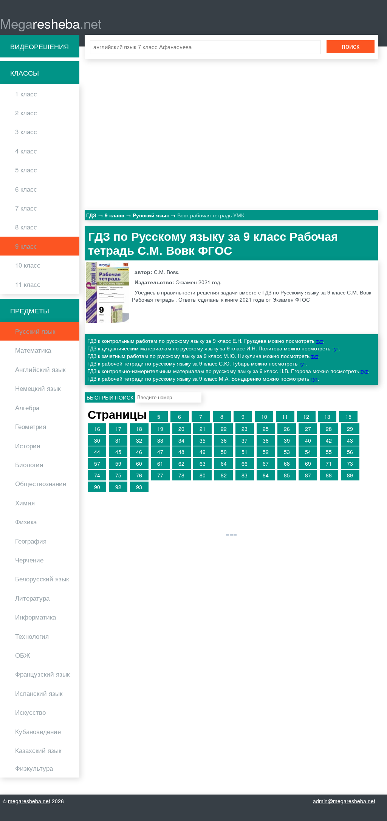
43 (350, 440)
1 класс (26, 93)
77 (160, 475)
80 (203, 475)
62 (181, 463)
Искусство (30, 712)
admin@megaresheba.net (344, 801)
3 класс (26, 131)
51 (244, 451)
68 (287, 463)
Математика (33, 350)
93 (139, 487)
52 (266, 451)
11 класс (27, 284)
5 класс (26, 169)
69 (308, 463)
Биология (29, 464)
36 (224, 440)
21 (203, 428)
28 (329, 428)
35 (203, 440)
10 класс (27, 265)
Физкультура (34, 768)
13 (327, 416)
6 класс (26, 189)
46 (139, 451)
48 (181, 451)
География (30, 540)
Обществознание (40, 483)
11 (285, 416)
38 (266, 440)
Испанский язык (38, 693)
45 (118, 451)
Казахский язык (38, 750)
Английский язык (40, 369)
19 (160, 428)
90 (97, 487)
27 (308, 428)
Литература (32, 598)
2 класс (26, 112)
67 (266, 463)
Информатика (35, 616)
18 (139, 428)
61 (160, 463)
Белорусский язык (42, 578)
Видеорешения (39, 46)
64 (224, 463)
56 (350, 451)
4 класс (26, 150)
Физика (26, 521)
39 (287, 440)
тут (319, 340)
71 (329, 463)
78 (181, 475)
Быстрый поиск (110, 397)
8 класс (26, 226)
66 (244, 463)
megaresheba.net (29, 801)
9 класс (26, 246)
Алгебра (27, 407)
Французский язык (42, 673)
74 (97, 475)
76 (139, 475)
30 (97, 440)
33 (160, 440)
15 (348, 416)
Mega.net (51, 23)
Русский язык (35, 331)
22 (224, 428)
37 (244, 440)
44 (97, 451)
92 (118, 487)
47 (160, 451)
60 (139, 463)
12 (306, 416)
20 (181, 428)
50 (224, 451)
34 (181, 440)
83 (244, 475)
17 (118, 428)
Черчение (29, 559)
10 (264, 416)
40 (308, 440)
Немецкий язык (37, 388)
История (27, 445)
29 (350, 428)
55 (329, 451)
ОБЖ (22, 655)
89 (350, 475)
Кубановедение (38, 731)
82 (224, 475)
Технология (32, 636)
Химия (25, 502)
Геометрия (30, 426)
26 (287, 428)
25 (266, 428)
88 (329, 475)
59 (118, 463)
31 (118, 440)
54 (308, 451)
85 (287, 475)
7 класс (26, 207)
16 (97, 428)
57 (97, 463)
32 (139, 440)
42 (329, 440)
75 (118, 475)
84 (266, 475)
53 (287, 451)
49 (203, 451)
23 (244, 428)
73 (350, 463)
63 (203, 463)
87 (308, 475)
